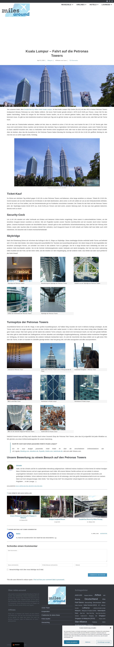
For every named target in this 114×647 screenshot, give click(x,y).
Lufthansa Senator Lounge (99, 608)
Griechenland (97, 602)
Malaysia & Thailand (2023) (89, 610)
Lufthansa (86, 608)
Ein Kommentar (74, 60)
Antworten (103, 533)
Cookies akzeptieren (71, 642)
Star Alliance (81, 621)
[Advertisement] (57, 30)
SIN (96, 615)
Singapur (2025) (102, 618)
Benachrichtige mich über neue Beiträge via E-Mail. (27, 569)
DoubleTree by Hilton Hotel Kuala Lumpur (38, 109)
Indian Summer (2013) (90, 605)
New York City (90, 613)
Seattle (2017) (84, 615)
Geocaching (46, 622)
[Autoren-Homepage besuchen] (10, 467)
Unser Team (46, 608)
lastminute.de (58, 451)
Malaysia (50, 60)
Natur (76, 613)
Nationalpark (101, 610)
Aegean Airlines (88, 595)
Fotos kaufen (46, 619)
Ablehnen (87, 642)
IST (99, 605)
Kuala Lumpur (19, 486)
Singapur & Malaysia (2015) (35, 486)
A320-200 (78, 595)
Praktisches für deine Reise (51, 615)
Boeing (77, 599)
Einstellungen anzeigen (104, 642)
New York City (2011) (100, 613)
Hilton (103, 602)
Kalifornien (103, 605)
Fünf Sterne (79, 602)
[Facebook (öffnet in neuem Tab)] (107, 1)
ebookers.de (34, 451)
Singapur (102, 616)
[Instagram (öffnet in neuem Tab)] (112, 1)
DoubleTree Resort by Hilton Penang (90, 519)
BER (104, 595)
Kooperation (46, 611)
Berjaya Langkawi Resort (57, 519)
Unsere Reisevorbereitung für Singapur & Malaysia (23, 516)
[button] (110, 628)
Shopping (91, 615)
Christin (19, 465)
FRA (103, 599)
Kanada (77, 608)
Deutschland (91, 599)
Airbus (98, 595)
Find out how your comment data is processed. (49, 579)
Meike (18, 534)
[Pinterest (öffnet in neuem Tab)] (109, 1)
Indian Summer (78, 605)
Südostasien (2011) (84, 625)
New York (82, 613)
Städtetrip (94, 622)
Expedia (41, 451)
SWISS (103, 622)
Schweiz (77, 615)
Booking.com (24, 451)
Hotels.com (49, 451)
